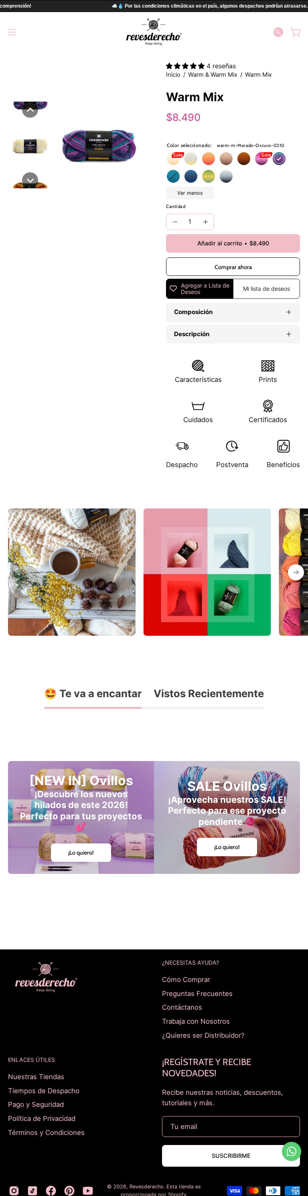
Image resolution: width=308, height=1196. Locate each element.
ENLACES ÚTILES (31, 1059)
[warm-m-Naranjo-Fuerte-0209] (208, 158)
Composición (193, 312)
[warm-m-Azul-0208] (190, 176)
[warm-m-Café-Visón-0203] (226, 158)
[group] (154, 572)
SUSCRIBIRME (231, 1155)
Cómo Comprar (186, 980)
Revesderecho (147, 1187)
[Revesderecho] (154, 32)
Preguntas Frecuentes (197, 993)
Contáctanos (182, 1007)
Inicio (173, 74)
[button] (278, 32)
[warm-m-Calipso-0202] (173, 176)
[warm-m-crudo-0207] (173, 158)
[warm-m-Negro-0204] (226, 176)
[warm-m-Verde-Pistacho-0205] (208, 176)
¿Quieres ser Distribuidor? (203, 1035)
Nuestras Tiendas (36, 1077)
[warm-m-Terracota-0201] (243, 158)
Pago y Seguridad (36, 1104)
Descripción (191, 334)
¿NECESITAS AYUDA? (190, 962)
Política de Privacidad (41, 1118)
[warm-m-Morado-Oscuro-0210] (279, 158)
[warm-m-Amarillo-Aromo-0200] (190, 158)
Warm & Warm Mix (212, 74)
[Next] (296, 572)
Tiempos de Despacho (43, 1091)
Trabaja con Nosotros (196, 1021)
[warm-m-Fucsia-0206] (261, 158)
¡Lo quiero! (81, 852)
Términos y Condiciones (46, 1132)
